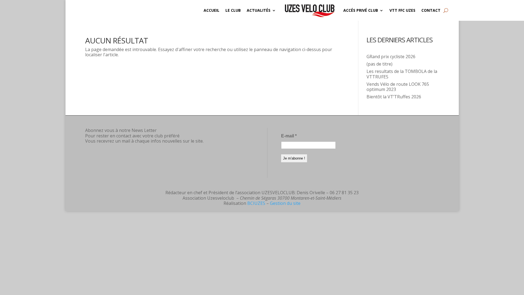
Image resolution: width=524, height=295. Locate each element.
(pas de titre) (379, 64)
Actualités (258, 10)
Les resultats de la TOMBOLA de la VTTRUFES (402, 73)
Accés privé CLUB (360, 10)
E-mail (289, 136)
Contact (430, 10)
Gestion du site (285, 203)
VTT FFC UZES (402, 10)
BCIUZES (256, 203)
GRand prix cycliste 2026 (391, 57)
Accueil (211, 10)
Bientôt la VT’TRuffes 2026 (394, 97)
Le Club (233, 10)
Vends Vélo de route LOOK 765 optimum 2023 (398, 86)
